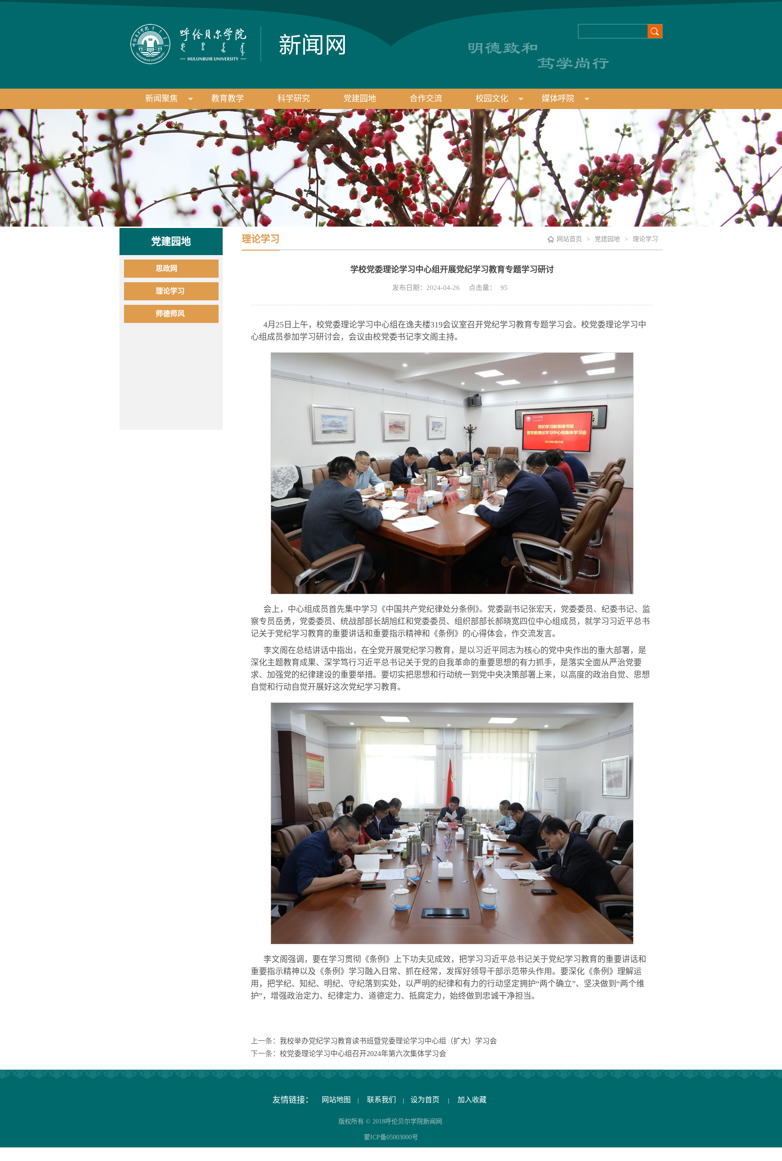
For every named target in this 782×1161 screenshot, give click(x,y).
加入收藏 (472, 1100)
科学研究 (293, 98)
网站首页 (569, 239)
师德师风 (170, 313)
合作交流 (426, 98)
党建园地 (359, 98)
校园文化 (492, 98)
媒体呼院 (558, 98)
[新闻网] (232, 43)
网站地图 (335, 1100)
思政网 (166, 268)
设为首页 (425, 1100)
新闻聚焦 (161, 98)
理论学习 (170, 291)
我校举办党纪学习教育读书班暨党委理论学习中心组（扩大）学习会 (388, 1041)
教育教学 (227, 98)
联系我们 (380, 1100)
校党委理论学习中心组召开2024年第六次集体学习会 (363, 1053)
